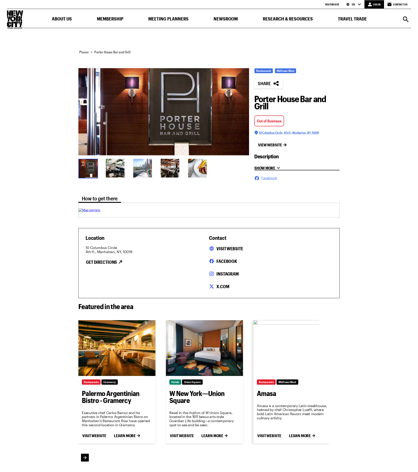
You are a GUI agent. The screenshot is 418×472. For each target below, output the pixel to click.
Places (84, 52)
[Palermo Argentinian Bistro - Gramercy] (116, 348)
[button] (61, 19)
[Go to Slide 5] (199, 168)
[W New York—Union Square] (204, 348)
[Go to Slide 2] (117, 168)
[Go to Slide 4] (171, 168)
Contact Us (400, 4)
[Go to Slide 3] (144, 168)
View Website (270, 144)
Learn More (125, 435)
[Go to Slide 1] (89, 168)
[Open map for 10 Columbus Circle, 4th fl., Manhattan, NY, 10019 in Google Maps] (89, 210)
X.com (222, 286)
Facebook (226, 261)
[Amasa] (291, 348)
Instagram (227, 273)
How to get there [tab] (100, 198)
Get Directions (101, 262)
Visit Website (229, 248)
